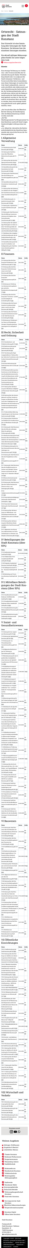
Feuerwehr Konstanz (12, 1196)
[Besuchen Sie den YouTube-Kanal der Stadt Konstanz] (15, 1131)
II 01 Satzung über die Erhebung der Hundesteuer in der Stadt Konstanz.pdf (8, 262)
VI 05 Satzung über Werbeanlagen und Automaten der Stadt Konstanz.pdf (9, 866)
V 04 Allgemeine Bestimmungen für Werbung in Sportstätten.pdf (9, 651)
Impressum (19, 1244)
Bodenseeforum (10, 1168)
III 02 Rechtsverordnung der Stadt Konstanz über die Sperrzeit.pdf (8, 348)
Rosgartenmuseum (11, 1159)
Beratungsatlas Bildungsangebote (11, 1177)
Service (6, 11)
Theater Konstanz (11, 1154)
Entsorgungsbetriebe (11, 1187)
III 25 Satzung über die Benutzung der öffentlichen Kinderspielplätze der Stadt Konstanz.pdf (10, 523)
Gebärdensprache (8, 1244)
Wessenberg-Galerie (11, 1162)
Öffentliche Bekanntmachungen (15, 1205)
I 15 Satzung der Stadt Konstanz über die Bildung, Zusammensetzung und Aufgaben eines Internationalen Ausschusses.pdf (9, 216)
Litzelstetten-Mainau (11, 1150)
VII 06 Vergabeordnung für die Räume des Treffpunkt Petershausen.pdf (9, 1020)
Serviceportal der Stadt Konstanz (12, 1202)
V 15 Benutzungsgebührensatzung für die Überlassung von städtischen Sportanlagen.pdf (9, 757)
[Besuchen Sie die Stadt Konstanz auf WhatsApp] (19, 1131)
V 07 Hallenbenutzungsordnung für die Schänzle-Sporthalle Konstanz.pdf (9, 681)
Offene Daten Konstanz (12, 1214)
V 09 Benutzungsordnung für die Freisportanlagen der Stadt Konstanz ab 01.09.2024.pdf (9, 700)
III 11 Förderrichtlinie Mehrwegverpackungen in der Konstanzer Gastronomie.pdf (10, 414)
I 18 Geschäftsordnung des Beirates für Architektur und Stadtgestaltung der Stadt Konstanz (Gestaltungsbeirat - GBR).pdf (9, 246)
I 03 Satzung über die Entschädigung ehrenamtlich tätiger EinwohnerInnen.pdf (9, 162)
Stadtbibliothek (10, 1164)
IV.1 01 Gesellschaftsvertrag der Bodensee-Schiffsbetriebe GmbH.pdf (9, 597)
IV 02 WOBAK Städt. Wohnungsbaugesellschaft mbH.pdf (8, 559)
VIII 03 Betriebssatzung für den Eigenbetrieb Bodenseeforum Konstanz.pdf (9, 1117)
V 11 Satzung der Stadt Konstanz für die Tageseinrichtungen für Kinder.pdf (9, 715)
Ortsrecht (11, 11)
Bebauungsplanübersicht (12, 62)
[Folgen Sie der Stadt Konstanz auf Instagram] (11, 1132)
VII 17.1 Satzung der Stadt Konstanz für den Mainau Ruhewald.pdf (9, 1067)
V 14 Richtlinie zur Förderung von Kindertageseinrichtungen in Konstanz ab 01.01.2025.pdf (9, 749)
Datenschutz (7, 1246)
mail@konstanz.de (10, 1234)
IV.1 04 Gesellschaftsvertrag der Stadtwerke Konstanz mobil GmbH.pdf (9, 616)
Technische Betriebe (11, 1189)
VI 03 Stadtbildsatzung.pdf (8, 846)
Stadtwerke (8, 1182)
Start (2, 11)
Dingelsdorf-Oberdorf (11, 1147)
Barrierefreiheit (8, 1242)
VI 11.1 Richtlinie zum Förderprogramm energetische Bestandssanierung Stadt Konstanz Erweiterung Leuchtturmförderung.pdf (9, 921)
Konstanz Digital (10, 1212)
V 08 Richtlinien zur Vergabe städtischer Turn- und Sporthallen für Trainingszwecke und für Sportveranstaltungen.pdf (8, 690)
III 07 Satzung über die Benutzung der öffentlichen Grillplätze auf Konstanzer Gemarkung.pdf (9, 389)
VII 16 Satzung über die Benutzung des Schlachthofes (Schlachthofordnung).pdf (9, 1059)
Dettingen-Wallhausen (11, 1145)
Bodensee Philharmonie (13, 1157)
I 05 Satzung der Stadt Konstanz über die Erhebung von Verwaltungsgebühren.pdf (9, 175)
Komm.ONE (21, 1240)
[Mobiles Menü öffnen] (23, 6)
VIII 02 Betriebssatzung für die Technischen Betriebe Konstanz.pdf (9, 1110)
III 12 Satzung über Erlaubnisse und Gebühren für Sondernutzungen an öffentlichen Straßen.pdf (10, 420)
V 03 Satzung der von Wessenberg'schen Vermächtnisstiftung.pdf (8, 643)
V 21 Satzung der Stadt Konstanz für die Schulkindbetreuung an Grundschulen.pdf (9, 802)
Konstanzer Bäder (11, 1185)
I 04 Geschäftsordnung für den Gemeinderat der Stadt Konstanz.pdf (9, 169)
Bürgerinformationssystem (14, 1208)
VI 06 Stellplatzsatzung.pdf (8, 870)
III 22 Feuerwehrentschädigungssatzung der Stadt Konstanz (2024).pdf (10, 499)
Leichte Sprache (20, 1242)
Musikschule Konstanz (12, 1171)
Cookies (15, 1246)
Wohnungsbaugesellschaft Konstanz (14, 1193)
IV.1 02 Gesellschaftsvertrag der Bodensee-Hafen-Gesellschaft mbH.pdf (9, 603)
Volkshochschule (11, 1173)
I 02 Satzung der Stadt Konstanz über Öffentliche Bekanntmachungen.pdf (8, 154)
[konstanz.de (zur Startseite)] (6, 6)
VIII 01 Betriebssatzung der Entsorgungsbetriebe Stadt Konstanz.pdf (9, 1104)
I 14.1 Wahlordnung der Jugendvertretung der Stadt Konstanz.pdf (8, 201)
